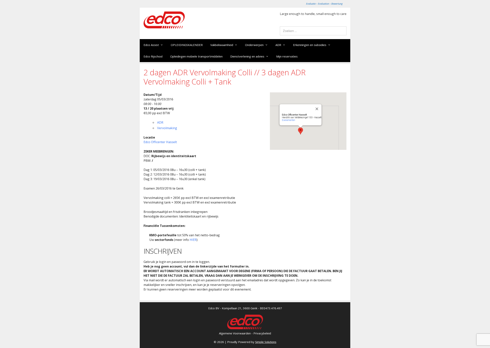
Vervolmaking (167, 128)
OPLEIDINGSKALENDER (187, 45)
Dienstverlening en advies (247, 56)
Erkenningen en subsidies (309, 45)
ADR (278, 45)
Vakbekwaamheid (221, 45)
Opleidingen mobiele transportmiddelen (196, 56)
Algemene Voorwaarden (235, 333)
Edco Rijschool (153, 56)
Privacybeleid (262, 333)
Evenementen (288, 120)
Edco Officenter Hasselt (160, 142)
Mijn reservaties (287, 56)
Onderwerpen (254, 45)
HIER (193, 240)
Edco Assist (151, 45)
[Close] (317, 108)
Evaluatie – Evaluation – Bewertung (324, 3)
